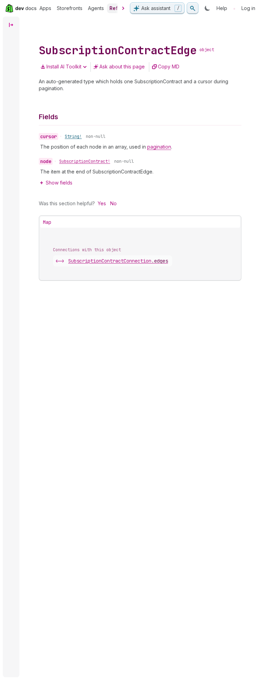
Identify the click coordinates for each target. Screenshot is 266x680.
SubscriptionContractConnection (118, 261)
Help (221, 8)
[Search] (192, 8)
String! (73, 136)
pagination (159, 147)
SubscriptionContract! (84, 161)
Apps (45, 8)
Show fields (59, 183)
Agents (96, 8)
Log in (248, 8)
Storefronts (69, 8)
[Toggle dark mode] (207, 8)
